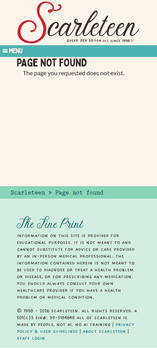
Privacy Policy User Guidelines (75, 328)
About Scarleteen (104, 331)
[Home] (78, 23)
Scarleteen (28, 192)
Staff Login (31, 338)
